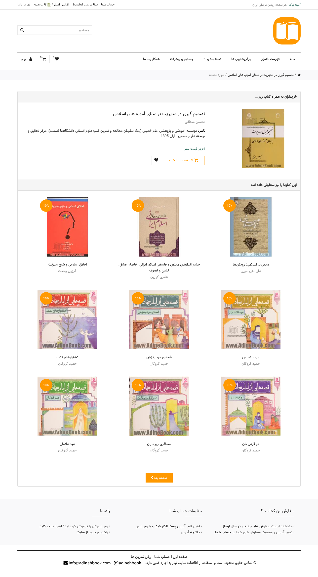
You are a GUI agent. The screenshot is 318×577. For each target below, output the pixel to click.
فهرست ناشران (270, 59)
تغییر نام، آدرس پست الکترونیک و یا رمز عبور (168, 526)
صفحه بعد (160, 478)
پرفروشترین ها (241, 59)
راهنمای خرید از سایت (92, 532)
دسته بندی (214, 59)
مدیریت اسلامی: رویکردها (251, 264)
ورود (24, 59)
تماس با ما (23, 4)
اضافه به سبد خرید (180, 160)
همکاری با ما (151, 59)
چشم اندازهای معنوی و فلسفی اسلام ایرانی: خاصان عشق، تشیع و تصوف (159, 267)
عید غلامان (67, 444)
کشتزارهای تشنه (67, 357)
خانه (293, 59)
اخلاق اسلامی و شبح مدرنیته (67, 264)
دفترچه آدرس (190, 532)
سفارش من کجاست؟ (85, 4)
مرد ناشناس (250, 357)
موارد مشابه (216, 75)
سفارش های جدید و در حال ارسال (246, 526)
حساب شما (108, 4)
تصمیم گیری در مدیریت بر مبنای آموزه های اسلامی (261, 75)
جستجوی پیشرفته (182, 59)
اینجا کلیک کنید (51, 526)
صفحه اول (180, 557)
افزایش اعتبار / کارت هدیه (51, 4)
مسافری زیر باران (159, 444)
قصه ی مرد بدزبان (159, 357)
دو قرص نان (250, 444)
